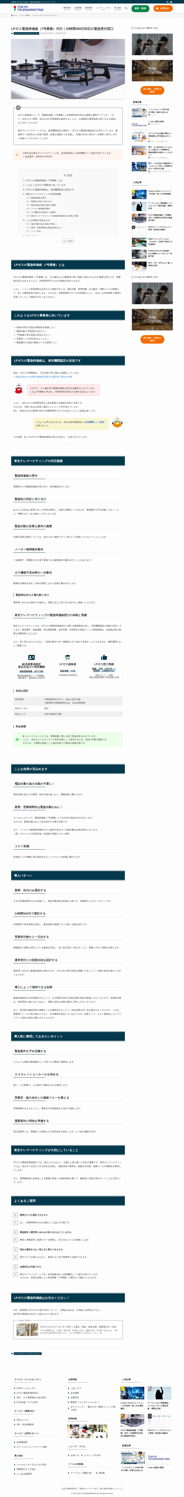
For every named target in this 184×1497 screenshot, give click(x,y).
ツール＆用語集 (75, 1464)
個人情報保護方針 (70, 1489)
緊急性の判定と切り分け (41, 201)
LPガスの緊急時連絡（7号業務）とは (44, 180)
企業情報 (72, 1379)
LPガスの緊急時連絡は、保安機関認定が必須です (50, 189)
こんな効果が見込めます (38, 220)
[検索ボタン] (126, 8)
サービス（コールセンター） (28, 1379)
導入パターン (32, 235)
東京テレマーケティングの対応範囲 (43, 194)
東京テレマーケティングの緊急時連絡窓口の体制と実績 (54, 216)
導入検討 (18, 1456)
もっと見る (68, 241)
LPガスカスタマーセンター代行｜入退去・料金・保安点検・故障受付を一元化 (78, 1327)
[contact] (171, 2)
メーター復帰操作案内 (40, 208)
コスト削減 (36, 231)
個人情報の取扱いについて (110, 1489)
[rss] (167, 2)
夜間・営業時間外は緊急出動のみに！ (47, 228)
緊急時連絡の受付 (38, 198)
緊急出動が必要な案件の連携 (43, 205)
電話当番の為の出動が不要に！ (44, 224)
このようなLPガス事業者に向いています (46, 185)
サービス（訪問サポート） (27, 1433)
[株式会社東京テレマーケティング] (29, 8)
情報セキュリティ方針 (88, 1489)
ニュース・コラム (77, 1446)
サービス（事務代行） (25, 1411)
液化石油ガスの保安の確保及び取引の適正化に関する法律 (44, 377)
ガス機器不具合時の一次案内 (43, 212)
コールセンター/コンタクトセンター (26, 33)
